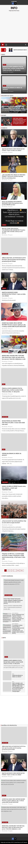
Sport (4, 795)
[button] (6, 45)
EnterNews (17, 842)
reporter (11, 72)
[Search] (26, 44)
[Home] (3, 45)
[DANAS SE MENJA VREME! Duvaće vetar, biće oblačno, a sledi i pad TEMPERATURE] (14, 475)
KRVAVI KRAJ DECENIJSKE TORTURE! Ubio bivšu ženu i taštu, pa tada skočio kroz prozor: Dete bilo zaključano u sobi (13, 108)
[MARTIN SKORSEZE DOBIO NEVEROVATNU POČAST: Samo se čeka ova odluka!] (14, 138)
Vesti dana (5, 104)
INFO (14, 8)
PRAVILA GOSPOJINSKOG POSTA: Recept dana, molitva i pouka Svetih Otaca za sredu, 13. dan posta (13, 68)
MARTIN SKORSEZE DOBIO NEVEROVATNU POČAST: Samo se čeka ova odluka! (13, 294)
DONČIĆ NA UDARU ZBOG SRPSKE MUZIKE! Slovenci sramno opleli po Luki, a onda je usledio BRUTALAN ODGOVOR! (14, 324)
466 (18, 570)
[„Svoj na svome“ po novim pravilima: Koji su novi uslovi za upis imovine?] (14, 509)
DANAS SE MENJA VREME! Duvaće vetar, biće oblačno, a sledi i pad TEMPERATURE (14, 488)
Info (4, 64)
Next (22, 570)
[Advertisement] (14, 26)
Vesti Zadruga (8, 595)
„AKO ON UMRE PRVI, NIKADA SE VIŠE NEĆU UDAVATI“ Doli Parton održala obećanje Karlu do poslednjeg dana (13, 176)
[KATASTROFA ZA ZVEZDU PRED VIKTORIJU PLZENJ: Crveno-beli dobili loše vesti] (14, 409)
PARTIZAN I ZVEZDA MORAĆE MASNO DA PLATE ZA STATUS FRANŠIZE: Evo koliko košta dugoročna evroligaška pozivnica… (19, 121)
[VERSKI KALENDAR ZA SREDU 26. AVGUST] (14, 442)
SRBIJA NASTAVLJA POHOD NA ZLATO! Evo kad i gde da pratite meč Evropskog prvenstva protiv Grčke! (14, 259)
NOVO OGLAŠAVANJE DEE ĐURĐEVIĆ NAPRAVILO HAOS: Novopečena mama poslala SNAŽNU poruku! (12, 203)
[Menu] (6, 45)
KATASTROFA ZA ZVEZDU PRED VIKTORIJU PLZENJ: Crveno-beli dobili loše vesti (13, 422)
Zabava (4, 145)
